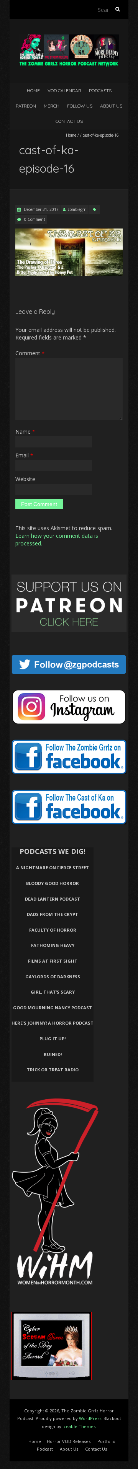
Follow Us (79, 106)
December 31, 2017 (41, 209)
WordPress (90, 1418)
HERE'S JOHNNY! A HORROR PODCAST (53, 1023)
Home (33, 90)
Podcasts (100, 90)
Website (25, 479)
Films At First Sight (52, 961)
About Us (111, 106)
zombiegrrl (77, 209)
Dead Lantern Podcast (52, 899)
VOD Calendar (64, 90)
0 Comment (34, 219)
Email (24, 455)
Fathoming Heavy (52, 945)
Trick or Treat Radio (53, 1069)
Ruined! (53, 1054)
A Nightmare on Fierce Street (52, 867)
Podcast (45, 1449)
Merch (51, 106)
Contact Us (69, 121)
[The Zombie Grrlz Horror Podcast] (69, 38)
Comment (29, 353)
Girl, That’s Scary (53, 992)
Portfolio (106, 1441)
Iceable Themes (78, 1426)
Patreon (26, 106)
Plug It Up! (52, 1038)
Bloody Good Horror (52, 883)
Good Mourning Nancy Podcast (52, 1007)
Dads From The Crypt (52, 914)
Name (25, 431)
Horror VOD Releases (68, 1441)
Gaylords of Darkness (52, 976)
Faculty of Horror (52, 930)
